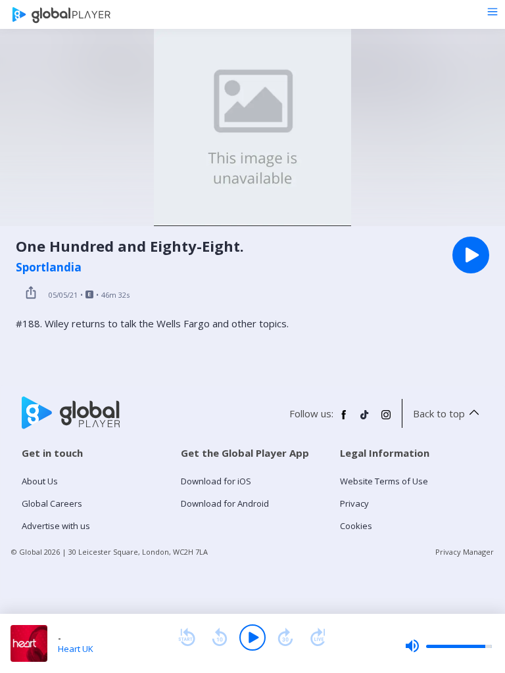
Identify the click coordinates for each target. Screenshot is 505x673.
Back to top (439, 413)
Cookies (356, 526)
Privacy (354, 503)
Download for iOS (216, 481)
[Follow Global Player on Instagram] (386, 420)
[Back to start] (187, 637)
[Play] (252, 637)
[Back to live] (318, 637)
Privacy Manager (464, 551)
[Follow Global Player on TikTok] (365, 420)
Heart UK (75, 649)
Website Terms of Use (384, 481)
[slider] (448, 646)
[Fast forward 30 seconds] (285, 637)
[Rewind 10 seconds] (219, 637)
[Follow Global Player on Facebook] (344, 420)
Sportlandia (49, 267)
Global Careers (52, 503)
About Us (40, 481)
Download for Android (225, 503)
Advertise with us (56, 526)
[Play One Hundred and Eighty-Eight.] (470, 255)
